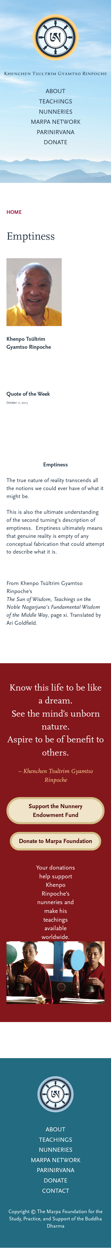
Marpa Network (56, 121)
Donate (55, 142)
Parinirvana (55, 132)
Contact (55, 1190)
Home (14, 212)
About (55, 91)
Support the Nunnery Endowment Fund (55, 811)
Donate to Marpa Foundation (55, 841)
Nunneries (56, 111)
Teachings (55, 101)
